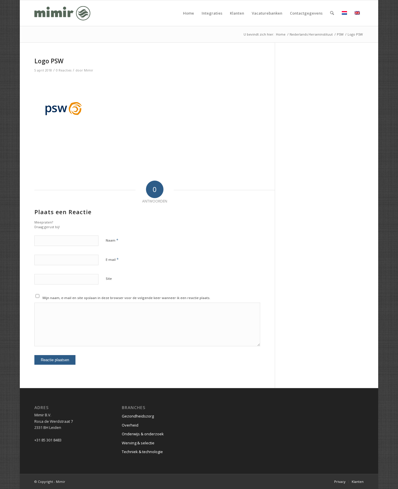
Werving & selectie (138, 443)
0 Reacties (63, 70)
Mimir (88, 70)
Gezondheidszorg (138, 416)
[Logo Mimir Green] (62, 13)
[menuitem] (188, 13)
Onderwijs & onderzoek (143, 433)
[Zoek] (332, 13)
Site (109, 278)
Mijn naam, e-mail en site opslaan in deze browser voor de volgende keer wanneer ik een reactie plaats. (126, 298)
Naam (112, 240)
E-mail (112, 259)
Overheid (130, 425)
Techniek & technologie (142, 451)
